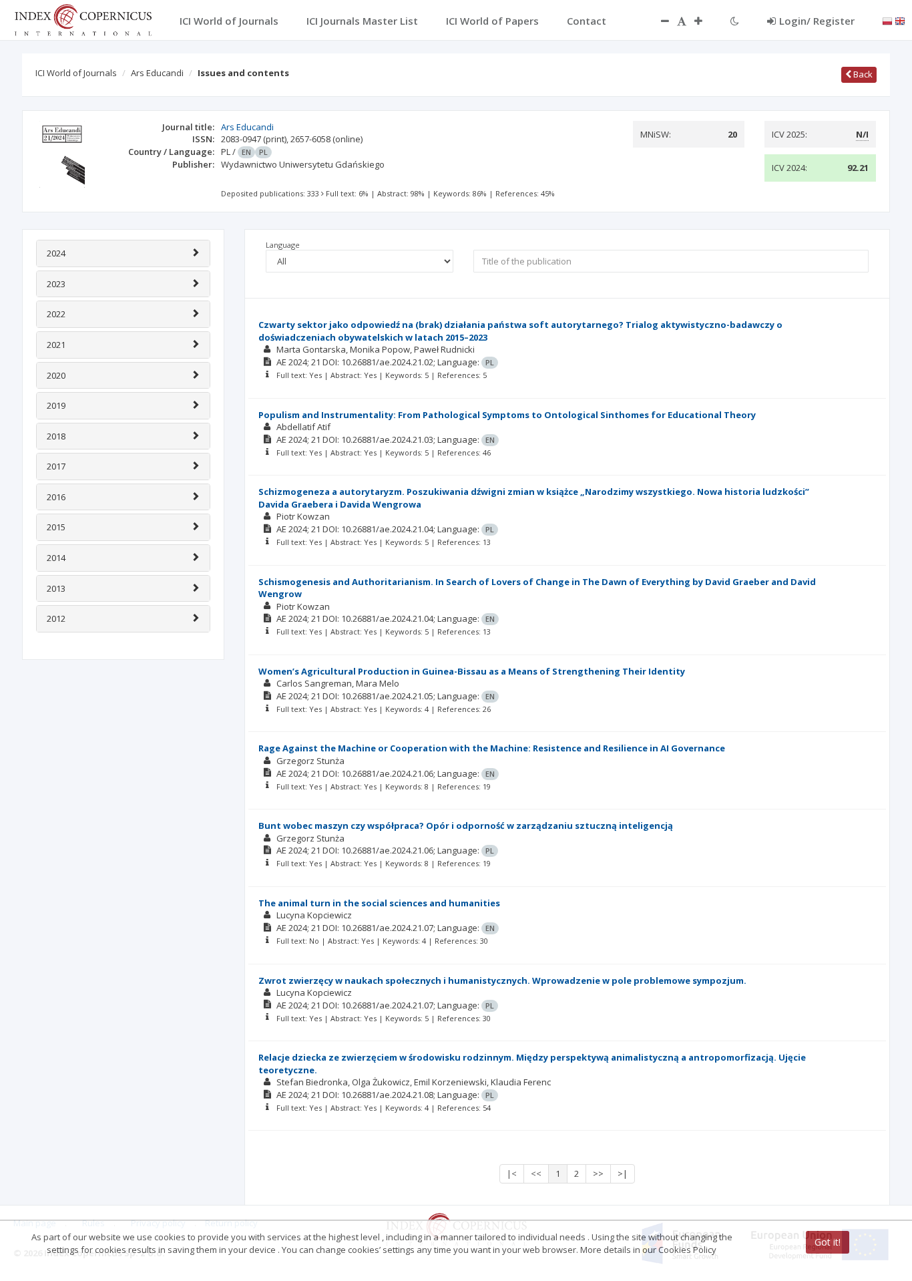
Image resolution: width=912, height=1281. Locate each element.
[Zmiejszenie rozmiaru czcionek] (658, 20)
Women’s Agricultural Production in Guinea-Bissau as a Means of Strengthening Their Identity (471, 671)
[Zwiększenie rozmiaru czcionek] (705, 20)
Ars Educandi (157, 73)
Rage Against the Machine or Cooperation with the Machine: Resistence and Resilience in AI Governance (491, 748)
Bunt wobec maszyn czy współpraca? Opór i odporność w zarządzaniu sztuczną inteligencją (465, 825)
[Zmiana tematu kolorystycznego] (734, 20)
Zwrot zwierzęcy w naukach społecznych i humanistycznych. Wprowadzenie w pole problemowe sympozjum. (502, 980)
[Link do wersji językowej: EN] (900, 20)
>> (598, 1173)
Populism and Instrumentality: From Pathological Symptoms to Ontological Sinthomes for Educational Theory (507, 415)
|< (512, 1173)
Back (862, 74)
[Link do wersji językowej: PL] (887, 20)
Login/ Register (817, 20)
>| (623, 1173)
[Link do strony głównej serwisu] (83, 19)
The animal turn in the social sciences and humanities (379, 903)
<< (536, 1173)
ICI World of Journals (76, 73)
